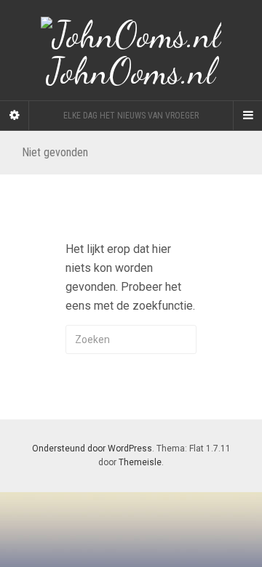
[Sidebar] (14, 115)
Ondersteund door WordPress (92, 448)
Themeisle (140, 462)
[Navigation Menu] (247, 115)
